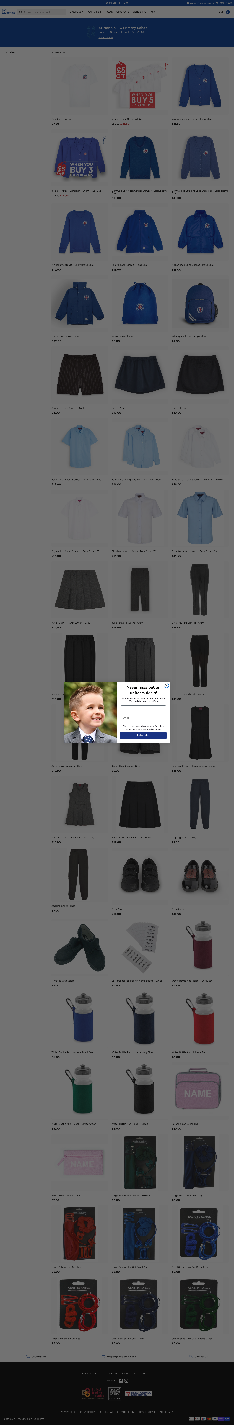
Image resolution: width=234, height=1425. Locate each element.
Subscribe (143, 735)
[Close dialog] (166, 685)
